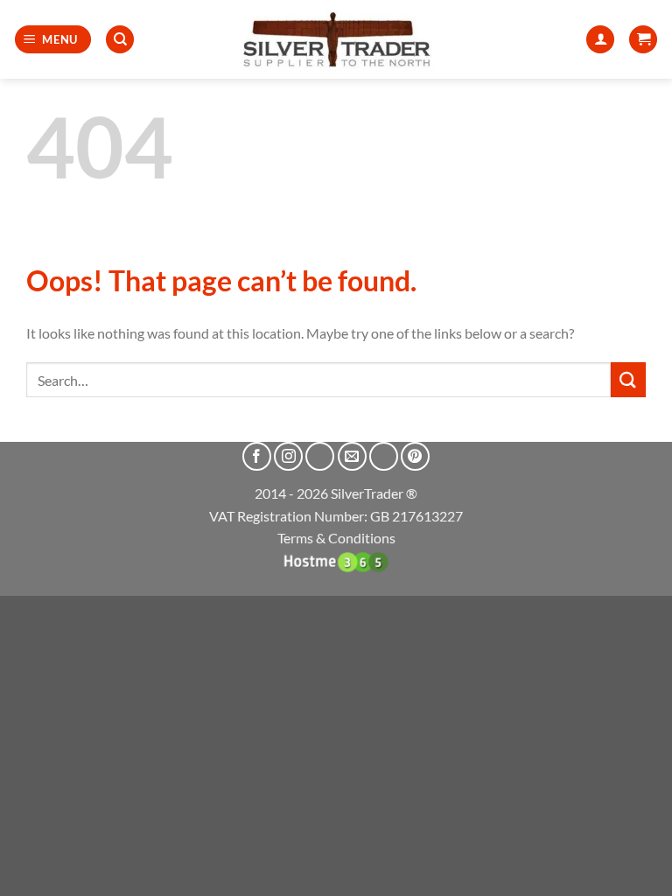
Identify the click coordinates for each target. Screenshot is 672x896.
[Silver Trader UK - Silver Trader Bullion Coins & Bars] (336, 39)
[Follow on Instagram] (288, 456)
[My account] (600, 39)
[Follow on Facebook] (256, 456)
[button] (53, 39)
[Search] (120, 39)
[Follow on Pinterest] (415, 456)
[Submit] (628, 379)
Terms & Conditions (336, 537)
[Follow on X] (319, 456)
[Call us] (383, 456)
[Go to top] (636, 872)
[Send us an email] (352, 456)
